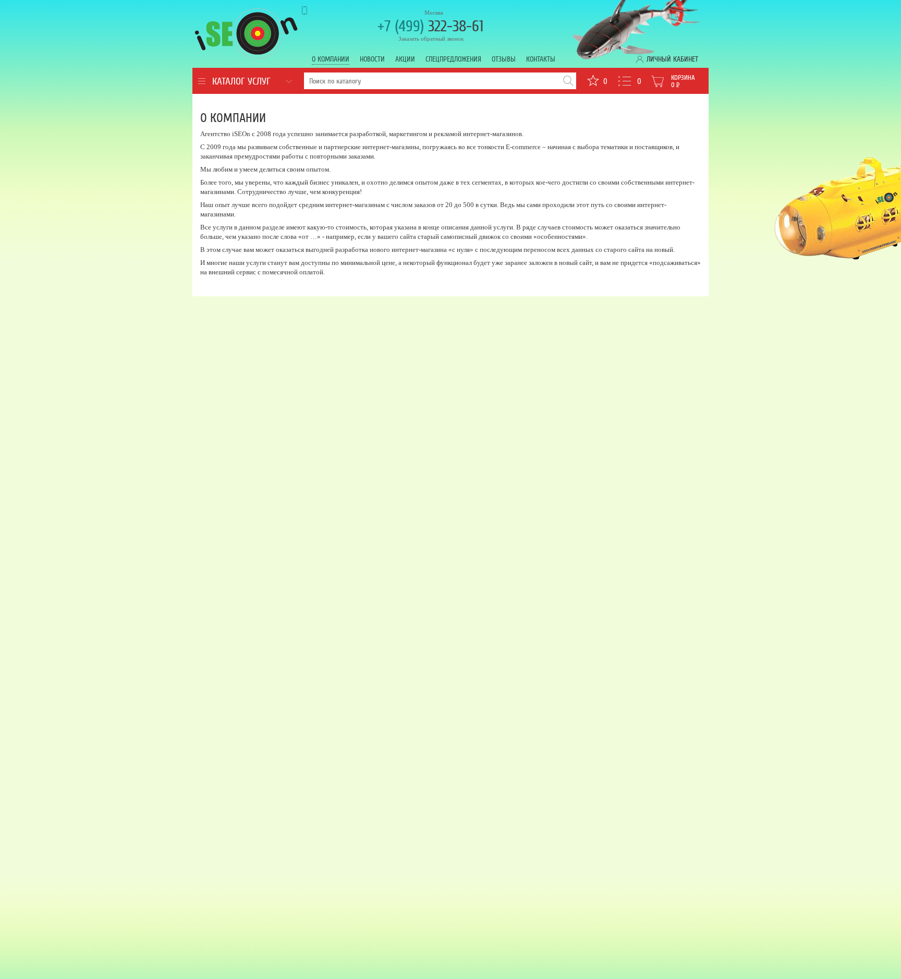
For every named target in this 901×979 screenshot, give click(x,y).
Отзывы (504, 59)
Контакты (540, 59)
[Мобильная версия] (314, 10)
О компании (330, 59)
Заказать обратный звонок (431, 38)
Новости (372, 59)
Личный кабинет (672, 59)
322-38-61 (430, 26)
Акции (405, 59)
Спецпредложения (453, 59)
